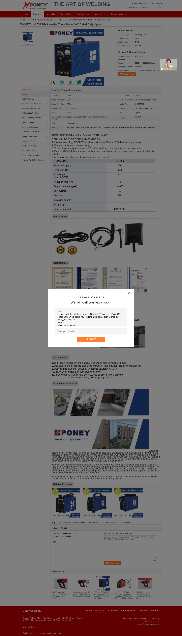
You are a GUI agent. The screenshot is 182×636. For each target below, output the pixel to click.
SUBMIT (91, 339)
